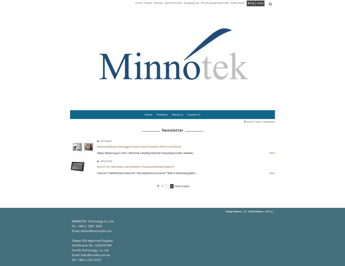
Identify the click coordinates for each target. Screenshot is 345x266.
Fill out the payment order (215, 2)
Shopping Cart (191, 2)
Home (249, 121)
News (258, 121)
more (272, 153)
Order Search (238, 2)
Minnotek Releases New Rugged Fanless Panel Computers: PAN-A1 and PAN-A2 (139, 146)
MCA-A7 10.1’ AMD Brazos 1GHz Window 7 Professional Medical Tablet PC (135, 166)
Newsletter (269, 121)
